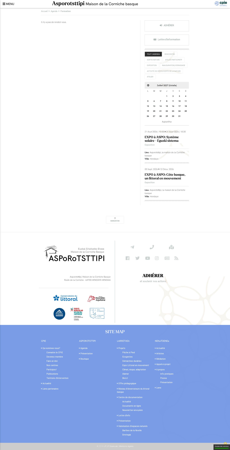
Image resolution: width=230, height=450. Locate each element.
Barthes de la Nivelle (132, 430)
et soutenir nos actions (153, 281)
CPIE (43, 341)
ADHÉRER (168, 25)
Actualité (46, 383)
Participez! (51, 369)
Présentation (86, 353)
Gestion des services (222, 446)
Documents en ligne (131, 406)
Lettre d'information (168, 39)
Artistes (160, 353)
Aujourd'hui (167, 122)
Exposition (152, 65)
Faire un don (52, 361)
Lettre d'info (124, 415)
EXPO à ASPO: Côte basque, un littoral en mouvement (165, 176)
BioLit (125, 378)
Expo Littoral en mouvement (135, 365)
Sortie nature (153, 60)
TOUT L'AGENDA (153, 54)
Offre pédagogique (127, 383)
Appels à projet (163, 364)
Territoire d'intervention (57, 378)
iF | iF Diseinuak (111, 446)
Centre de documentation (130, 397)
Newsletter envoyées (132, 410)
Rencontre (170, 54)
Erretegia (126, 434)
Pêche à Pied (128, 352)
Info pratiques (166, 374)
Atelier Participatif (173, 60)
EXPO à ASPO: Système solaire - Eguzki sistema (162, 139)
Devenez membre (54, 356)
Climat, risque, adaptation (134, 369)
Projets (121, 348)
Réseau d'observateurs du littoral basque (133, 390)
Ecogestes (127, 356)
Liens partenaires (50, 389)
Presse (163, 378)
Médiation (161, 359)
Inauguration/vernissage (173, 65)
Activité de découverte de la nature (164, 71)
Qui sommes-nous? (51, 348)
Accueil (44, 11)
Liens (158, 387)
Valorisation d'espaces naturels (132, 426)
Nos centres (52, 365)
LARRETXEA (123, 341)
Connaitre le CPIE (54, 352)
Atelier (150, 77)
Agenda (54, 11)
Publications (52, 374)
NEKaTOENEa (162, 341)
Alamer (125, 374)
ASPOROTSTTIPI (87, 341)
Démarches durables (131, 361)
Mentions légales (126, 446)
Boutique (84, 359)
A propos (160, 369)
